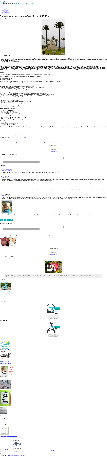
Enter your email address (53, 145)
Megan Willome (8, 169)
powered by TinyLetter (53, 151)
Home (3, 5)
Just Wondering (2, 1)
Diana (8, 18)
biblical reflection (8, 137)
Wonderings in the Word (21, 137)
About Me (4, 6)
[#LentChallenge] (53, 450)
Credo (3, 7)
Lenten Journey (5, 10)
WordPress (20, 455)
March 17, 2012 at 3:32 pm (7, 170)
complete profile (87, 214)
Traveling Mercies (5, 12)
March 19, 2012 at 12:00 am (7, 185)
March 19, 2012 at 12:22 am (7, 195)
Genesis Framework (14, 455)
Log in (24, 455)
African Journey (5, 8)
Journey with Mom (5, 11)
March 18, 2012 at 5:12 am (7, 177)
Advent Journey (5, 9)
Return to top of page (3, 453)
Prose (8, 455)
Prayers (3, 13)
